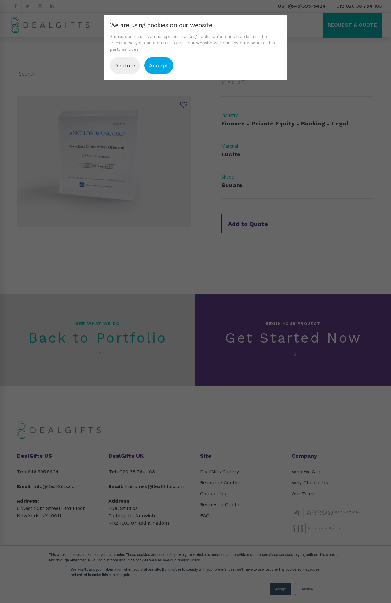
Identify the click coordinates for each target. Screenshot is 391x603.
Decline (125, 65)
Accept (159, 65)
